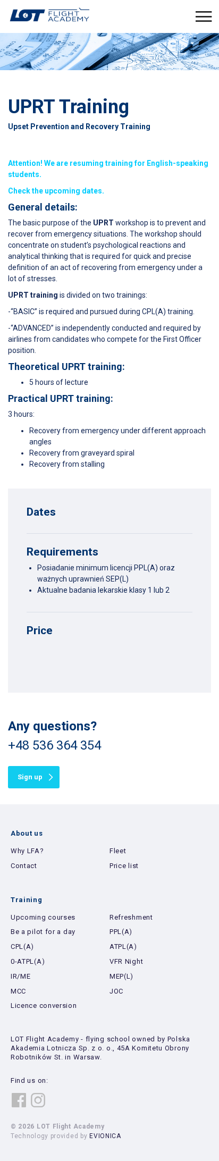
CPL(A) (22, 946)
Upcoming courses (43, 917)
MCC (18, 991)
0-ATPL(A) (28, 961)
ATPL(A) (123, 946)
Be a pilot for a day (43, 932)
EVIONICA (105, 1136)
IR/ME (21, 976)
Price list (124, 866)
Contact (24, 866)
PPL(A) (121, 932)
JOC (116, 991)
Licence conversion (44, 1005)
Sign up (30, 777)
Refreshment (131, 917)
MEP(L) (121, 976)
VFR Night (126, 961)
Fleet (118, 851)
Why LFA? (27, 851)
